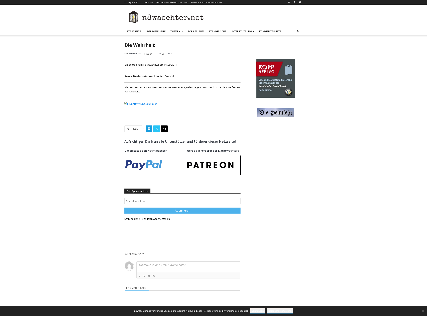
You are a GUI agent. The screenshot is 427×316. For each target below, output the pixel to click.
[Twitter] (156, 128)
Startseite (134, 31)
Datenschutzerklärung (279, 310)
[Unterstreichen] (144, 276)
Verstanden (258, 310)
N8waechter (134, 53)
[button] (299, 31)
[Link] (153, 276)
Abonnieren (182, 210)
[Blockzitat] (149, 276)
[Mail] (289, 2)
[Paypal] (294, 2)
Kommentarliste (270, 31)
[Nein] (422, 310)
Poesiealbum (196, 31)
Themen (175, 31)
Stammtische (217, 31)
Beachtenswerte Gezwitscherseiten (172, 2)
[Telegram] (300, 2)
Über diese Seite (156, 31)
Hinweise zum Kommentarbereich (206, 2)
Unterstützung (241, 31)
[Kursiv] (139, 276)
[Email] (164, 128)
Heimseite (148, 2)
